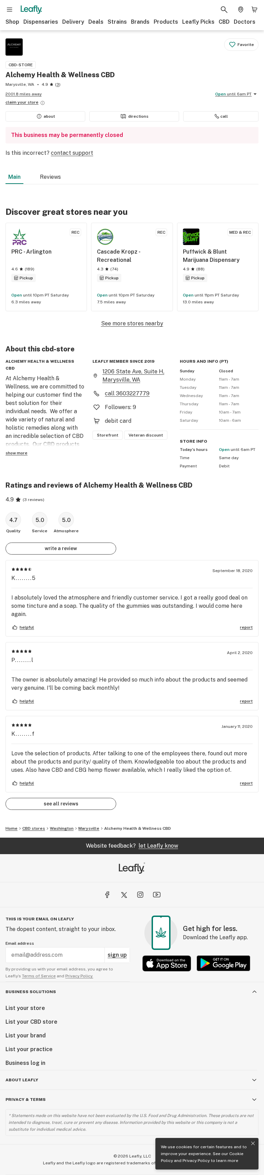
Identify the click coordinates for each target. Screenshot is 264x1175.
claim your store (22, 102)
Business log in (25, 1063)
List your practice (29, 1049)
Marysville (88, 828)
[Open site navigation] (10, 9)
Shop (12, 22)
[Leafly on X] (124, 895)
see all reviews (61, 803)
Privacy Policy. (79, 976)
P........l (22, 660)
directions (138, 116)
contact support (72, 153)
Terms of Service (39, 976)
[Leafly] (31, 9)
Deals (95, 22)
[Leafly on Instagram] (140, 895)
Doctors (244, 22)
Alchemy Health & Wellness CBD (137, 828)
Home (12, 828)
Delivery (73, 22)
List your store (25, 1008)
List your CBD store (31, 1022)
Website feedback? (132, 845)
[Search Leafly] (224, 9)
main (14, 177)
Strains (117, 22)
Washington (62, 828)
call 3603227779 (127, 393)
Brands (140, 22)
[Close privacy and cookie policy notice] (253, 1143)
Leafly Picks (198, 22)
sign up (117, 955)
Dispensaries (40, 22)
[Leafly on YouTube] (156, 895)
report (246, 627)
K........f (23, 734)
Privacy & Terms (26, 1099)
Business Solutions (31, 991)
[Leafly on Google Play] (223, 963)
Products (166, 22)
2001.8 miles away (24, 94)
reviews (50, 177)
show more (17, 453)
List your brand (26, 1035)
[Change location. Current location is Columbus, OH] (240, 9)
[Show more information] (42, 103)
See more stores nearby (132, 323)
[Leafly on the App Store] (166, 963)
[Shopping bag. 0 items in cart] (254, 9)
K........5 (23, 578)
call (224, 116)
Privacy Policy (196, 1160)
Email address (20, 943)
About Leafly (22, 1080)
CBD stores (33, 828)
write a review (61, 548)
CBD (224, 22)
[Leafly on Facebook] (107, 894)
